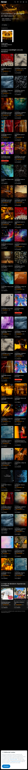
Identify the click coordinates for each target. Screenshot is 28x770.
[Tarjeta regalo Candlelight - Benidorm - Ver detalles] (7, 36)
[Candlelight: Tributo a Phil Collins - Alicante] (7, 171)
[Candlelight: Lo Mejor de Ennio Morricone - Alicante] (21, 191)
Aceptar (6, 766)
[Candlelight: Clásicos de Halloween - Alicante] (7, 389)
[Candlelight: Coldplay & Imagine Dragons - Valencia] (21, 520)
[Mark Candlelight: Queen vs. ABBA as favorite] (12, 55)
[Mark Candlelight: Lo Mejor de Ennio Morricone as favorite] (25, 187)
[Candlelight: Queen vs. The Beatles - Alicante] (21, 171)
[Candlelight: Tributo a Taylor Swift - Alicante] (7, 323)
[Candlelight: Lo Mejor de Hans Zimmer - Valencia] (21, 278)
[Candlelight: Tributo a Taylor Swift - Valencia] (7, 542)
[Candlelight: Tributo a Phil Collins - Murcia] (7, 278)
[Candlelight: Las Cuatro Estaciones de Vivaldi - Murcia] (7, 191)
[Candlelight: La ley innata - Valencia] (7, 300)
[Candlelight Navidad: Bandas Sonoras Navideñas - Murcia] (21, 542)
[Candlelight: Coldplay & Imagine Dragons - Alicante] (21, 104)
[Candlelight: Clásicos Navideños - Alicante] (7, 564)
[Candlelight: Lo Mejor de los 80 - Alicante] (21, 454)
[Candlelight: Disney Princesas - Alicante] (21, 300)
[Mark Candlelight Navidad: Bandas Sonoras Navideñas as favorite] (25, 537)
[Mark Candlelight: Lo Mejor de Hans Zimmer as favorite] (12, 77)
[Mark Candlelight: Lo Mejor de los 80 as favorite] (25, 449)
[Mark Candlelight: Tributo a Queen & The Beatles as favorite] (12, 493)
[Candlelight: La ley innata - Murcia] (7, 345)
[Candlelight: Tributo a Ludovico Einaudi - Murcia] (7, 432)
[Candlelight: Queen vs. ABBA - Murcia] (21, 213)
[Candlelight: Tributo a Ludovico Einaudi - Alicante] (7, 454)
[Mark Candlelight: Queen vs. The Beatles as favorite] (12, 121)
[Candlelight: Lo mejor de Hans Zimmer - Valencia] (7, 520)
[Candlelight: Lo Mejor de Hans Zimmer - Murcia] (21, 323)
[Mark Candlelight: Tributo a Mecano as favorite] (25, 471)
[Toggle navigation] (26, 2)
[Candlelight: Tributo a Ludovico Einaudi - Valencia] (21, 564)
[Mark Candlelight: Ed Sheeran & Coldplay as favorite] (12, 231)
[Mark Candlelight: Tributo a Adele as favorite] (12, 471)
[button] (5, 25)
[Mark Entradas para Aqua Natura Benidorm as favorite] (11, 589)
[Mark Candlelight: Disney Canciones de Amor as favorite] (12, 143)
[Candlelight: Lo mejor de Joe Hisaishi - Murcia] (7, 257)
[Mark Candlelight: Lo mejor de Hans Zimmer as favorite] (12, 515)
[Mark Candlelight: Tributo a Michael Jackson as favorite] (25, 77)
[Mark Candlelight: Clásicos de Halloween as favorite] (12, 385)
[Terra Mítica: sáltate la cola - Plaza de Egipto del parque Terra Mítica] (20, 594)
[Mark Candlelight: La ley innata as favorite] (25, 55)
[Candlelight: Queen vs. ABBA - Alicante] (7, 60)
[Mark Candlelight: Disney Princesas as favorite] (25, 295)
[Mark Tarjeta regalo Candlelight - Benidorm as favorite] (12, 31)
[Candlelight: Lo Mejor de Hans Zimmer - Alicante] (7, 82)
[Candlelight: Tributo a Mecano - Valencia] (21, 476)
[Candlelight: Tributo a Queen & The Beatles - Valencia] (7, 498)
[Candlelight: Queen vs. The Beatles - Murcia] (7, 126)
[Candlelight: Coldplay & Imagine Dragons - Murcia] (21, 345)
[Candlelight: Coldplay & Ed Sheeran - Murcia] (21, 410)
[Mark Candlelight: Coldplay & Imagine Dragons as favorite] (25, 99)
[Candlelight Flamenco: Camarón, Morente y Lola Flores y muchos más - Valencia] (21, 432)
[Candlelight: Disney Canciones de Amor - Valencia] (7, 148)
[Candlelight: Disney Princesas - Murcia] (21, 367)
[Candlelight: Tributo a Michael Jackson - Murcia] (21, 82)
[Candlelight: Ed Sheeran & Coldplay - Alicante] (21, 235)
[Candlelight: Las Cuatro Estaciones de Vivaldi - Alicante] (21, 148)
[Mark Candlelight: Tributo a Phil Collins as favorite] (12, 166)
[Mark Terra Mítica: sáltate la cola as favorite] (24, 589)
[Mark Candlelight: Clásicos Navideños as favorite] (12, 559)
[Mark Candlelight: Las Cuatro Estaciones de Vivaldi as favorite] (12, 99)
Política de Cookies (13, 759)
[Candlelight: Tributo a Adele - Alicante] (7, 476)
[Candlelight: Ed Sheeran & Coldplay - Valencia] (7, 235)
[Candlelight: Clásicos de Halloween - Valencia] (21, 389)
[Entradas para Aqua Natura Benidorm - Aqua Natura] (7, 594)
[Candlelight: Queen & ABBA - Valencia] (21, 126)
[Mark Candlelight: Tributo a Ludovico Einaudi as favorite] (12, 427)
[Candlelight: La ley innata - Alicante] (21, 60)
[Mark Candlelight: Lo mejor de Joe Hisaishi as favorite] (12, 253)
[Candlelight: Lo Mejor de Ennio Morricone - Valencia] (7, 213)
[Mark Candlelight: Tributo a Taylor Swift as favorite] (12, 318)
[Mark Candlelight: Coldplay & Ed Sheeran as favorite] (25, 405)
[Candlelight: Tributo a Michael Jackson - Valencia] (21, 257)
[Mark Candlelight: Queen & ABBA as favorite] (25, 121)
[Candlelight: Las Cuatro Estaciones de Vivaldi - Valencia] (7, 104)
